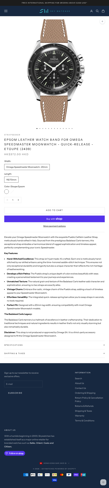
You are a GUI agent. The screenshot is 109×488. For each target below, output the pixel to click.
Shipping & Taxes (83, 411)
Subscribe (15, 393)
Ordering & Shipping (85, 393)
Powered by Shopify (65, 469)
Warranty (79, 415)
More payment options (54, 226)
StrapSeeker (12, 135)
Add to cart (54, 210)
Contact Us (80, 388)
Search (78, 378)
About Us (79, 383)
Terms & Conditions (84, 420)
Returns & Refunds (84, 406)
